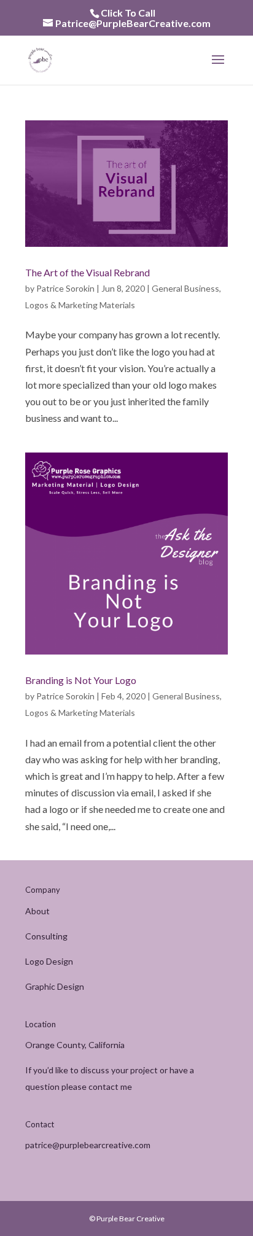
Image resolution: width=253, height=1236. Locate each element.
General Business (185, 288)
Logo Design (49, 961)
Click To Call (128, 12)
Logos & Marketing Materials (80, 305)
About (37, 911)
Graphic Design (54, 986)
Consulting (46, 936)
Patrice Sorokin (65, 288)
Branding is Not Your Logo (80, 680)
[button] (218, 67)
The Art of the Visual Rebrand (87, 272)
